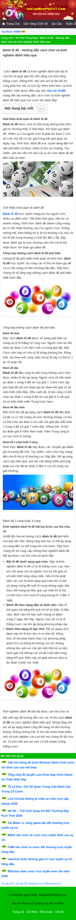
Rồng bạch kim (52, 883)
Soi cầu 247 (7, 883)
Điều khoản (46, 911)
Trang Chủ (12, 23)
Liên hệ (59, 911)
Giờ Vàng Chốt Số (36, 23)
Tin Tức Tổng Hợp (26, 37)
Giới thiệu (31, 911)
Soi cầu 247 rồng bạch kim (29, 883)
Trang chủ (7, 37)
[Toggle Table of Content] (39, 109)
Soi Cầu (56, 23)
